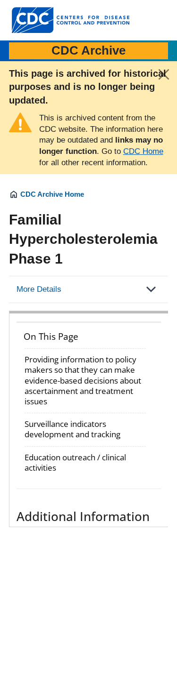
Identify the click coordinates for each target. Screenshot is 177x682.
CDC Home (143, 151)
